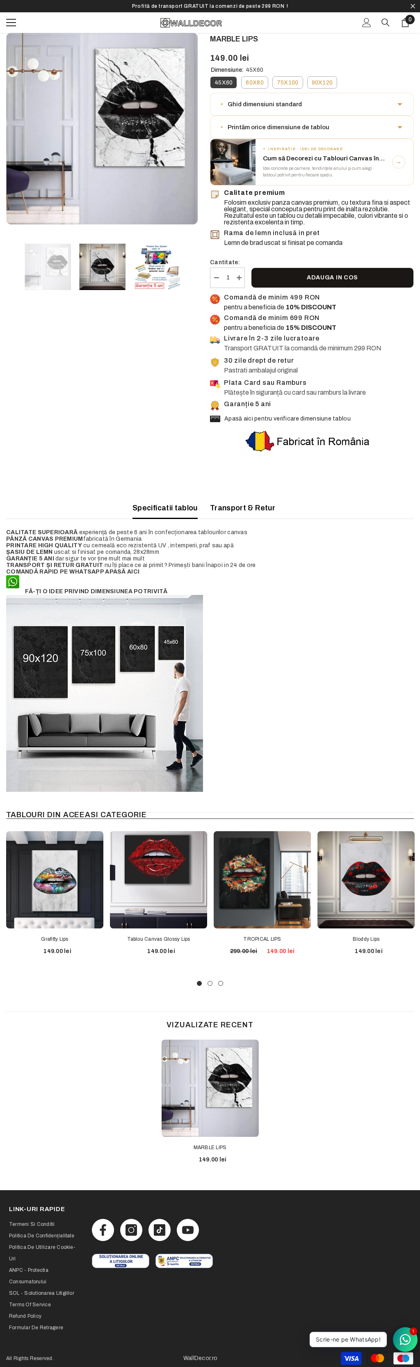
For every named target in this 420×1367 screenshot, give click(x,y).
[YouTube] (188, 1230)
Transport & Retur (242, 508)
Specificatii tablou (165, 508)
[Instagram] (131, 1230)
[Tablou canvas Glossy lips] (158, 879)
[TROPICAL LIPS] (262, 879)
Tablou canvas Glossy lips (158, 939)
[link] (120, 1261)
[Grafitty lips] (54, 879)
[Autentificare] (366, 22)
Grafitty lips (54, 939)
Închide (413, 6)
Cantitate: (225, 262)
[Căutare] (385, 22)
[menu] (11, 22)
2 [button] (210, 983)
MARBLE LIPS (210, 1147)
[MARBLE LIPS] (210, 1088)
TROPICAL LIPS (262, 939)
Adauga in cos (332, 277)
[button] (311, 104)
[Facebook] (103, 1230)
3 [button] (220, 983)
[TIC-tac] (159, 1230)
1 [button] (199, 983)
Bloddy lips (366, 939)
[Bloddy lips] (366, 879)
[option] (210, 6)
